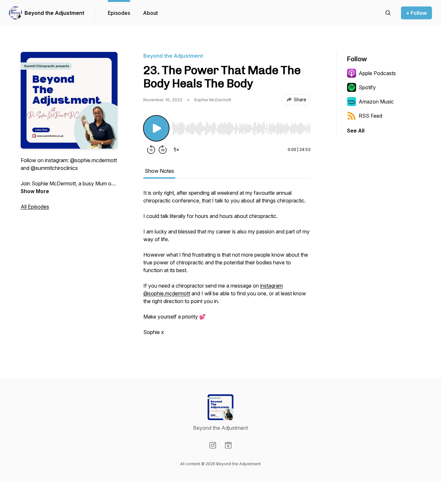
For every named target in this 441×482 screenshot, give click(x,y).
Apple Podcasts (377, 73)
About (150, 13)
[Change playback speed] (176, 149)
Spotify (367, 87)
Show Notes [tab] (159, 171)
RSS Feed (370, 116)
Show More (35, 191)
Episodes (119, 13)
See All (355, 130)
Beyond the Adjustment (54, 13)
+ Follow (416, 13)
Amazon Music (376, 101)
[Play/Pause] (156, 128)
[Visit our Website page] (228, 445)
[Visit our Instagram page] (213, 445)
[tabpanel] (227, 265)
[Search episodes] (388, 13)
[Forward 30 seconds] (162, 149)
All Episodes (35, 206)
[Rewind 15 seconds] (151, 149)
